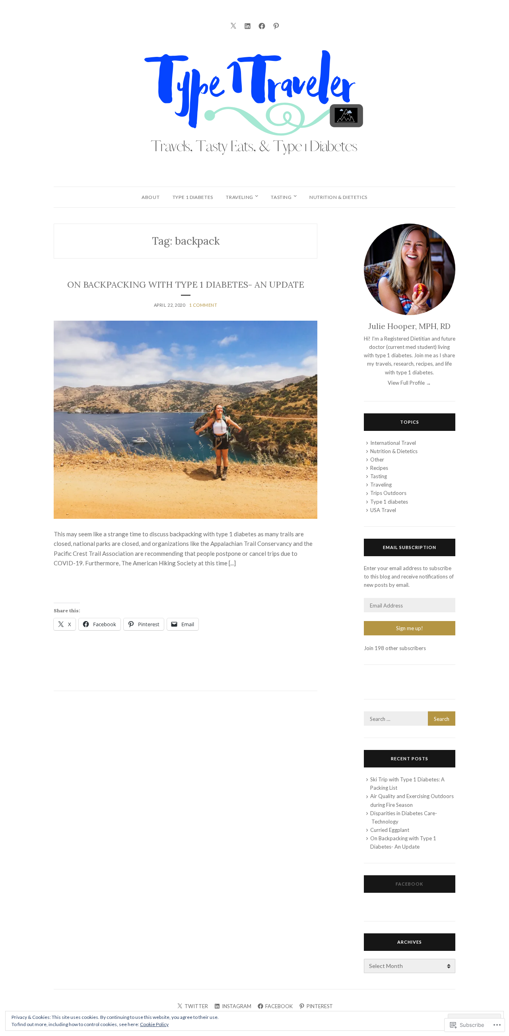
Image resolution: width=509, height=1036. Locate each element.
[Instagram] (247, 24)
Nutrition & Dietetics (338, 197)
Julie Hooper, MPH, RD (409, 326)
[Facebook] (262, 24)
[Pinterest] (276, 24)
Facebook (409, 883)
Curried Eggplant (389, 830)
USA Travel (383, 510)
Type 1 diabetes (193, 197)
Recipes (379, 468)
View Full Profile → (409, 383)
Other (377, 459)
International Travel (393, 443)
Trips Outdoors (388, 493)
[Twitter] (233, 24)
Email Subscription (409, 547)
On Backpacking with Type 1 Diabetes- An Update (185, 284)
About (150, 197)
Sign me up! (409, 628)
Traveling (239, 197)
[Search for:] (409, 719)
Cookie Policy (154, 1024)
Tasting (281, 197)
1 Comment (203, 305)
